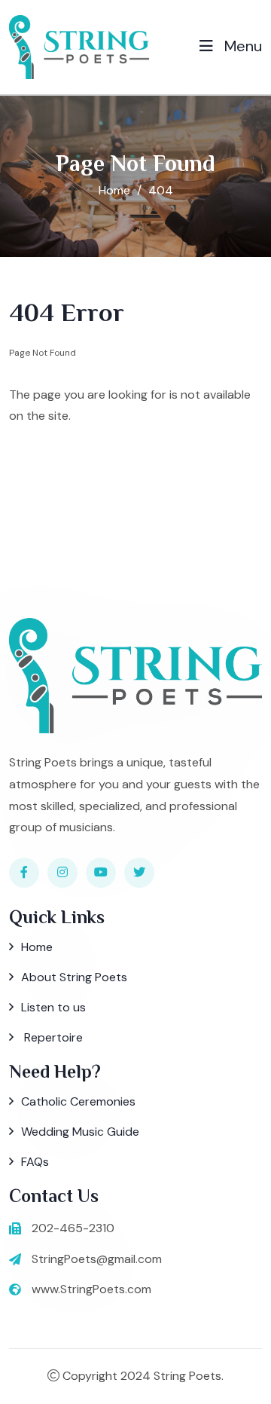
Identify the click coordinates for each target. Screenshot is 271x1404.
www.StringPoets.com (91, 1289)
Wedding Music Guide (80, 1131)
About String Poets (74, 977)
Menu (241, 46)
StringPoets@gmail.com (97, 1259)
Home (114, 190)
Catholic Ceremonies (78, 1101)
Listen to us (53, 1007)
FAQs (35, 1161)
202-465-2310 (73, 1228)
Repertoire (52, 1037)
